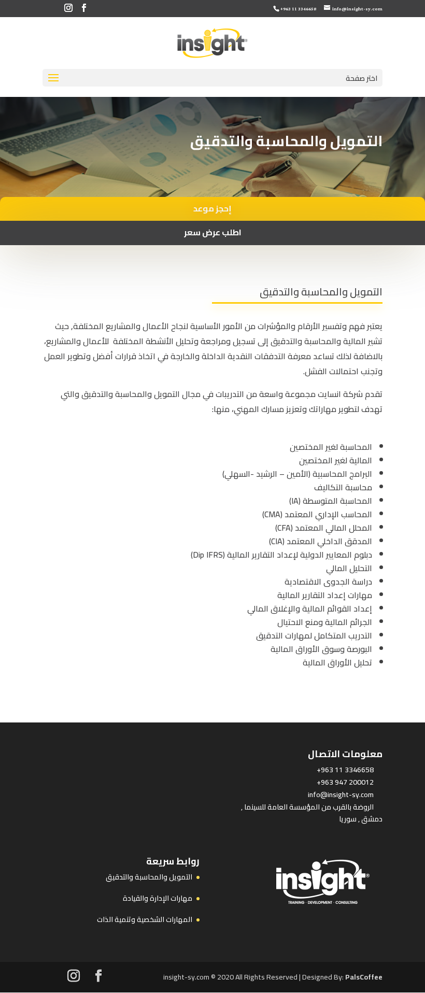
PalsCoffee (363, 977)
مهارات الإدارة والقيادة (157, 898)
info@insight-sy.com (341, 794)
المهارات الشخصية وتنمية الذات (144, 919)
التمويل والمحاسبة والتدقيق (149, 877)
